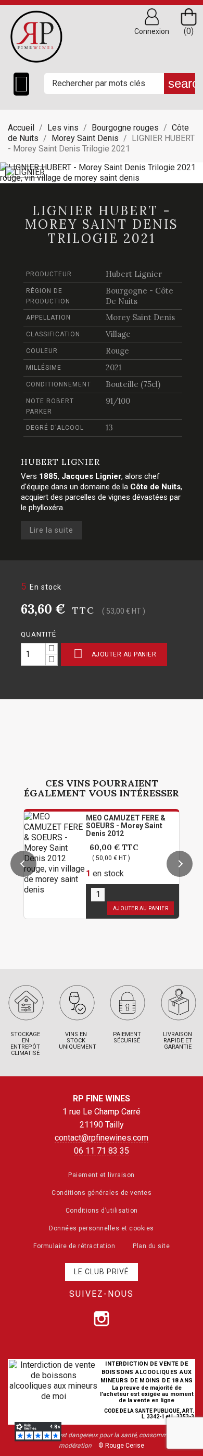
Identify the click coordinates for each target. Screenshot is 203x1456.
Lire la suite (51, 530)
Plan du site (151, 1246)
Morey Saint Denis (140, 317)
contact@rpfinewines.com (101, 1138)
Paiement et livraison (101, 1175)
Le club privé (101, 1271)
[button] (23, 864)
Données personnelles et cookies (101, 1228)
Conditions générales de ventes (101, 1192)
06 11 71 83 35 (101, 1151)
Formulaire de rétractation (74, 1246)
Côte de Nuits (155, 486)
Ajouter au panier (114, 654)
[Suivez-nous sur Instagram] (101, 1318)
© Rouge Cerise (121, 1445)
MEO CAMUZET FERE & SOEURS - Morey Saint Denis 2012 (126, 826)
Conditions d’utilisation (102, 1210)
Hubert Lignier (134, 274)
